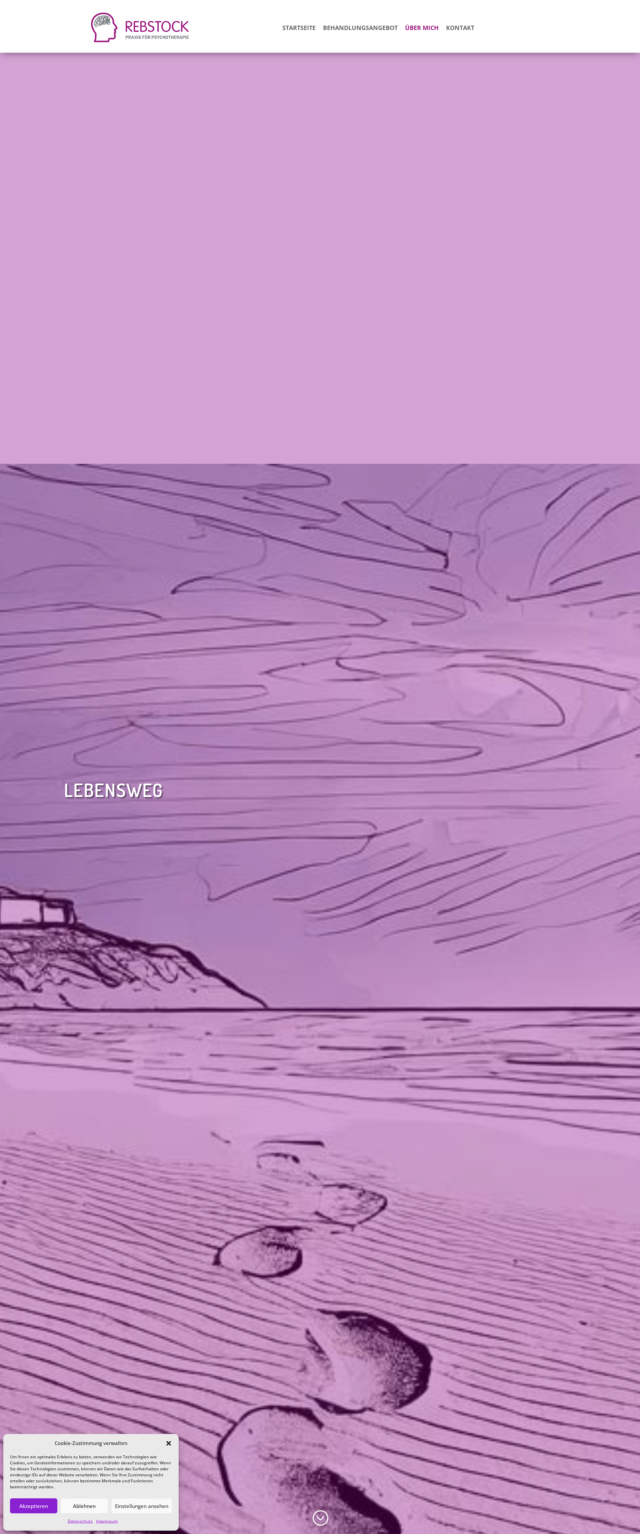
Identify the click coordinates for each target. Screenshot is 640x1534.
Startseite (299, 28)
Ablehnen (84, 1506)
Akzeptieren (33, 1506)
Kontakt (460, 28)
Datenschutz (80, 1521)
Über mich (422, 28)
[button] (168, 1443)
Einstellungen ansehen (141, 1506)
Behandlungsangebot (360, 28)
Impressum (107, 1521)
